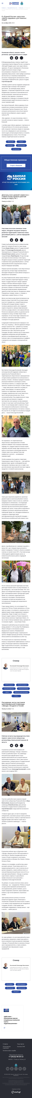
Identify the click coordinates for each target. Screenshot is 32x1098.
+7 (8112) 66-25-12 (16, 1057)
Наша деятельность (12, 7)
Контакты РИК (21, 1046)
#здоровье (10, 145)
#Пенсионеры (21, 145)
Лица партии (20, 1044)
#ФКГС (7, 692)
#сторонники (16, 149)
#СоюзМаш (10, 984)
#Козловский (10, 988)
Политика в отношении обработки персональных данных (16, 1083)
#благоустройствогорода (21, 692)
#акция (21, 141)
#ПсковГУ (16, 991)
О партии (5, 1044)
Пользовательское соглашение (16, 1080)
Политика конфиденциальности (16, 1081)
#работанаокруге (22, 684)
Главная (4, 7)
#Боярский (10, 141)
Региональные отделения (7, 1047)
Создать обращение (16, 165)
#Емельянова (21, 988)
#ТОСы (16, 696)
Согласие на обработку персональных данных (16, 1084)
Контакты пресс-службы (9, 1050)
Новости (21, 7)
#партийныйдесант (9, 688)
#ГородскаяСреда (23, 688)
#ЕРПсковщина (9, 684)
